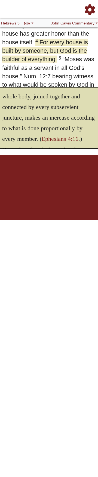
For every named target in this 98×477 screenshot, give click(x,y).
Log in (13, 173)
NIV (27, 23)
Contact (45, 176)
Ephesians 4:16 (60, 138)
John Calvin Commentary (72, 23)
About (58, 173)
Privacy (82, 173)
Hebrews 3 (10, 23)
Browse (37, 173)
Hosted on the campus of (49, 193)
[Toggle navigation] (88, 7)
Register (25, 173)
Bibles (48, 173)
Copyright (70, 173)
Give (55, 176)
